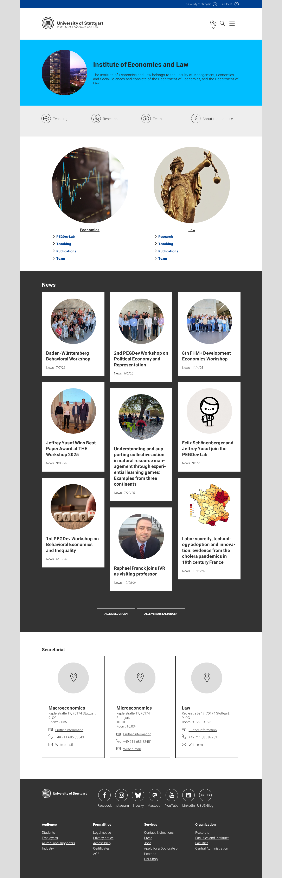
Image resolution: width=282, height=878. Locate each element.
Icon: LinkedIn (188, 795)
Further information (69, 730)
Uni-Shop (151, 859)
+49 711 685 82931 (203, 737)
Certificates (101, 848)
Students (48, 832)
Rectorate (202, 832)
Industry (48, 848)
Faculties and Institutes (212, 838)
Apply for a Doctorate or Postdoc (161, 851)
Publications (66, 251)
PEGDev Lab (65, 236)
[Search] (222, 23)
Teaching (60, 118)
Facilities (201, 843)
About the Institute (218, 118)
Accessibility (102, 843)
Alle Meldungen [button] (116, 614)
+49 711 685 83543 (69, 737)
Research (110, 118)
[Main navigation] (232, 23)
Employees (50, 838)
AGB (96, 853)
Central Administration (211, 848)
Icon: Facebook (104, 795)
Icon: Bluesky (138, 795)
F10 (226, 4)
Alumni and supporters (58, 843)
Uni (198, 4)
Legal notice (102, 832)
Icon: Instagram (121, 795)
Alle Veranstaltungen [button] (161, 614)
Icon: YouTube (172, 795)
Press (148, 838)
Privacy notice (103, 838)
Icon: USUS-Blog (205, 795)
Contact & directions (159, 832)
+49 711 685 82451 (137, 741)
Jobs (147, 843)
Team (157, 118)
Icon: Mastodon (155, 795)
